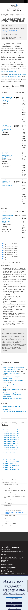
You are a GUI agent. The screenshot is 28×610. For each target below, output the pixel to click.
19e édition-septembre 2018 (11, 432)
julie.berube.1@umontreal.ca (8, 71)
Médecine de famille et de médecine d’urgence (12, 557)
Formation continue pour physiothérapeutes (14, 499)
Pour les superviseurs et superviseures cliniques (14, 513)
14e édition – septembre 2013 (11, 441)
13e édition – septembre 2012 (11, 443)
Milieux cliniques (8, 508)
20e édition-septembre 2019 (11, 430)
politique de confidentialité (14, 609)
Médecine (3, 556)
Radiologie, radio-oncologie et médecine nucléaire (13, 573)
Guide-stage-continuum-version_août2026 (14, 367)
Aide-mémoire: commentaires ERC (12, 389)
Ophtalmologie (4, 566)
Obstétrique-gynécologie (7, 564)
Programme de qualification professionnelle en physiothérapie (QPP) (15, 502)
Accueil (3, 14)
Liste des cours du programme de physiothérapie (12, 408)
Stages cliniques (5, 16)
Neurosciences (4, 560)
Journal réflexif (7, 396)
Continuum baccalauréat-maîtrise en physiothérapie (12, 487)
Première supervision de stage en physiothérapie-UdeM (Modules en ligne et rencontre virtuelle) (7, 154)
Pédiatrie (3, 570)
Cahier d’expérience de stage (11, 369)
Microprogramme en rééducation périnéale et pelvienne (14, 497)
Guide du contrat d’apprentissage (12, 373)
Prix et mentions (7, 521)
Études (7, 14)
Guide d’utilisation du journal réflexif (12, 398)
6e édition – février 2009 (9, 460)
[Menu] (25, 1)
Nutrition (3, 561)
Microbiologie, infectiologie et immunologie (11, 558)
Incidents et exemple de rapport (11, 376)
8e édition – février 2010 (9, 453)
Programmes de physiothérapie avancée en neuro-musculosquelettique (14, 493)
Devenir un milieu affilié (10, 515)
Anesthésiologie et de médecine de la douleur (12, 551)
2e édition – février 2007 (9, 467)
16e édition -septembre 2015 (11, 437)
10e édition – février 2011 (10, 449)
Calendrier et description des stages (13, 510)
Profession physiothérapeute (11, 484)
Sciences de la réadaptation (9, 526)
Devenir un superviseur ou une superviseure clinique (15, 518)
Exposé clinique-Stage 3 (9, 393)
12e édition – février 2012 (10, 445)
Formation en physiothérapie (16, 14)
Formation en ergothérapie (9, 479)
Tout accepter (14, 605)
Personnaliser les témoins (15, 599)
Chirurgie (3, 554)
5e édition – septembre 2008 (11, 461)
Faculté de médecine (14, 8)
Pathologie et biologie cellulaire (8, 567)
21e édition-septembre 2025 (11, 428)
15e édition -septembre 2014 (11, 439)
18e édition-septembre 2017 (11, 433)
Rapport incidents (7, 378)
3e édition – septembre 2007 (11, 465)
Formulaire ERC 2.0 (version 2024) (12, 384)
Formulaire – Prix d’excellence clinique (13, 380)
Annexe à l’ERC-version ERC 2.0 (11, 386)
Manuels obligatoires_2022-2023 (12, 406)
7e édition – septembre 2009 (11, 458)
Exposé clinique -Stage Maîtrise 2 (12, 394)
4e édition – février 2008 (9, 463)
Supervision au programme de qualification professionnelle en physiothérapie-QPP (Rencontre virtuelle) (7, 183)
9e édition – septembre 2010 (11, 451)
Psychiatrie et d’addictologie (8, 571)
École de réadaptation (14, 10)
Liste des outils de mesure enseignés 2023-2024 (14, 412)
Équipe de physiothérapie (10, 523)
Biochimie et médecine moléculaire (9, 553)
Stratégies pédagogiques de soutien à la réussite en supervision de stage (7, 128)
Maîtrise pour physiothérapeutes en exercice (14, 490)
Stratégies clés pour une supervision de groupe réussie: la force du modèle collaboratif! (7, 98)
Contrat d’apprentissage (9, 371)
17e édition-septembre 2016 (11, 435)
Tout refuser (14, 603)
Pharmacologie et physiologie (8, 569)
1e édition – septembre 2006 (11, 469)
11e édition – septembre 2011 (11, 447)
